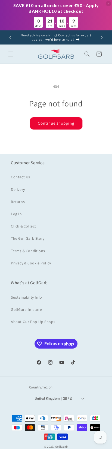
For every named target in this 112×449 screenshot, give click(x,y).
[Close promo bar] (108, 3)
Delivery (18, 189)
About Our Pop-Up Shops (33, 321)
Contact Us (20, 177)
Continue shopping (56, 123)
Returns (18, 201)
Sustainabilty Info (26, 297)
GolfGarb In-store (26, 309)
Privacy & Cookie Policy (31, 263)
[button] (11, 54)
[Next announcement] (102, 37)
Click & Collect (23, 226)
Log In (16, 213)
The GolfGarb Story (28, 238)
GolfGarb (61, 446)
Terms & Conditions (28, 250)
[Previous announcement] (10, 37)
